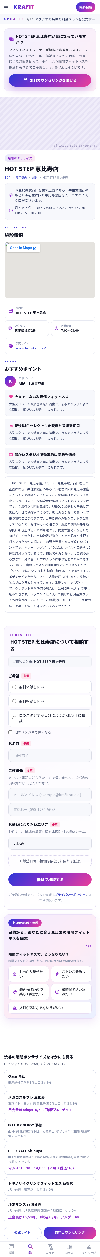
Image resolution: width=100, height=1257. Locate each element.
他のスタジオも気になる (33, 732)
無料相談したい (31, 700)
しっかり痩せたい (27, 974)
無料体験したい (31, 686)
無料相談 (85, 7)
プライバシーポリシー (70, 894)
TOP (8, 177)
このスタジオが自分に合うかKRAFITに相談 (52, 718)
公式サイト (22, 1232)
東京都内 (21, 177)
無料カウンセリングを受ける (50, 80)
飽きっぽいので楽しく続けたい (27, 992)
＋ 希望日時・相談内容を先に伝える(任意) (50, 860)
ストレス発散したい (70, 974)
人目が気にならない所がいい (37, 1008)
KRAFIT (24, 7)
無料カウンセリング (70, 1232)
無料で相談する (50, 879)
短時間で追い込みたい (70, 992)
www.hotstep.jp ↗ (31, 348)
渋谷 (35, 177)
